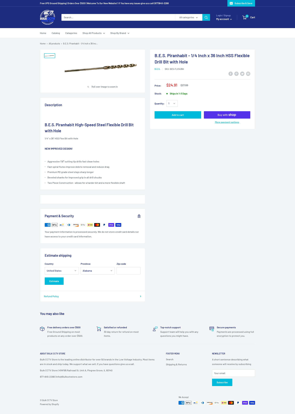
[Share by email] (248, 73)
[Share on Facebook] (230, 73)
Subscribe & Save (243, 3)
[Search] (206, 17)
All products (54, 43)
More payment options (227, 122)
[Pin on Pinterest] (236, 73)
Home (43, 32)
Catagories (71, 32)
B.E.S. (157, 69)
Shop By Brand (118, 32)
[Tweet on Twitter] (242, 73)
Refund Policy (51, 296)
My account (222, 18)
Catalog (56, 32)
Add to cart (178, 114)
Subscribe (222, 382)
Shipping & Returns (176, 364)
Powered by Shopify (49, 404)
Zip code (121, 263)
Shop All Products (92, 32)
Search (169, 359)
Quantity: (160, 103)
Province (85, 263)
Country (49, 263)
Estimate (54, 281)
